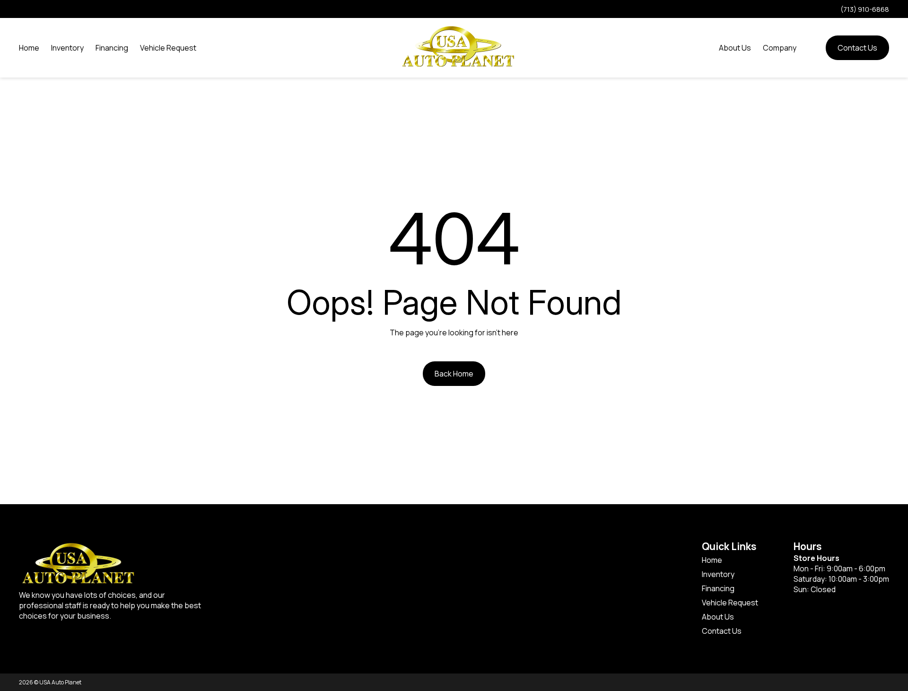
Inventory (67, 48)
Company (779, 48)
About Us (735, 48)
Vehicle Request (168, 48)
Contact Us (857, 48)
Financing (112, 48)
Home (29, 48)
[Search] (811, 48)
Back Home (454, 373)
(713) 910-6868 (864, 9)
